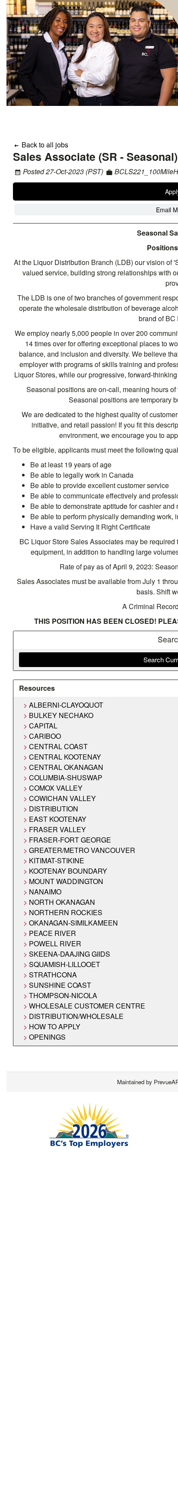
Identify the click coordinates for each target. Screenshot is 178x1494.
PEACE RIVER (52, 933)
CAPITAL (43, 726)
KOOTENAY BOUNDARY (68, 871)
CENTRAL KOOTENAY (65, 757)
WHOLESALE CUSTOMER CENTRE (87, 1006)
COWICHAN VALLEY (62, 798)
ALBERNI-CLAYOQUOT (66, 705)
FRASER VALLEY (57, 829)
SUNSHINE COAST (60, 985)
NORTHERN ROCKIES (65, 912)
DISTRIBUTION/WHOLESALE (76, 1016)
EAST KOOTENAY (57, 819)
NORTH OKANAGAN (62, 902)
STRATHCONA (53, 975)
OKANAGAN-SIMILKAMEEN (73, 923)
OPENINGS (47, 1037)
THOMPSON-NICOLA (63, 995)
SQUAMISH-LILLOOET (64, 964)
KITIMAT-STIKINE (56, 860)
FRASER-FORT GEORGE (70, 840)
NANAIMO (45, 892)
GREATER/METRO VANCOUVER (82, 850)
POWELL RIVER (55, 943)
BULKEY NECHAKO (61, 715)
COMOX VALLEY (56, 788)
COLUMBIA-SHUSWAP (65, 777)
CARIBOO (45, 736)
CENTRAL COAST (58, 746)
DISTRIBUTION (53, 809)
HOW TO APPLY (54, 1026)
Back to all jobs (44, 145)
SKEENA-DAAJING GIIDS (69, 954)
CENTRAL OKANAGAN (66, 767)
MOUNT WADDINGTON (66, 881)
